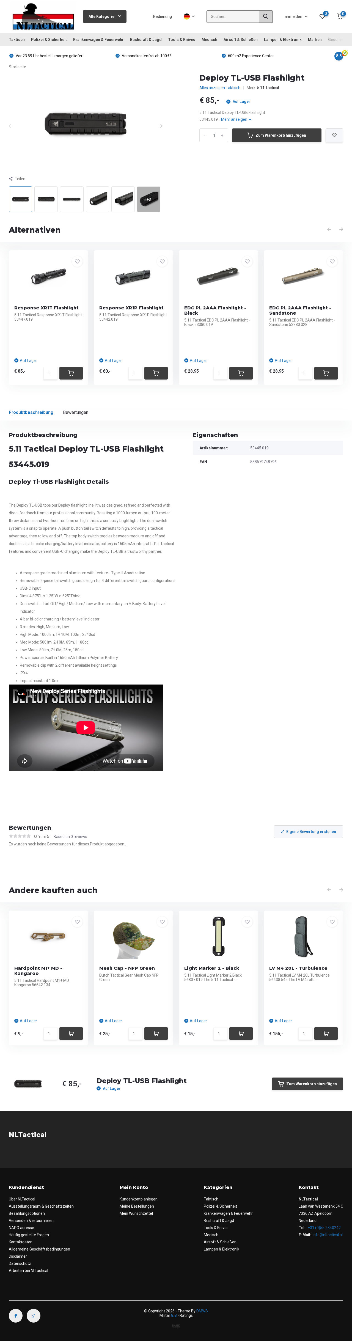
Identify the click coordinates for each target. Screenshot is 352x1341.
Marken (315, 39)
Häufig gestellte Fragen (29, 1235)
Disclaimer (18, 1256)
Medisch (209, 39)
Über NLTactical (22, 1199)
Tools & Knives (181, 39)
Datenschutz (20, 1263)
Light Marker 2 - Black (211, 968)
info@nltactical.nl (328, 1235)
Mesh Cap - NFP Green (127, 968)
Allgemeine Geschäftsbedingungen (39, 1249)
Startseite (17, 67)
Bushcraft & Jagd (146, 39)
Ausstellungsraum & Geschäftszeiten (41, 1206)
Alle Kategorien (103, 16)
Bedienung (162, 16)
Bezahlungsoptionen (27, 1213)
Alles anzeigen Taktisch (219, 88)
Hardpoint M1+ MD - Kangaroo (38, 971)
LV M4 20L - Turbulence (298, 968)
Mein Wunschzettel (136, 1213)
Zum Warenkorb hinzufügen (280, 135)
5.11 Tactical (268, 88)
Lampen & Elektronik (283, 39)
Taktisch (17, 39)
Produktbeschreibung (31, 412)
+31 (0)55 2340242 (324, 1227)
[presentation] (11, 126)
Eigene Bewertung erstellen (311, 831)
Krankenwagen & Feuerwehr (98, 39)
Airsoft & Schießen (241, 39)
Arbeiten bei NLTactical (28, 1270)
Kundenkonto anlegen (139, 1199)
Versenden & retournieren (31, 1220)
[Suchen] (266, 16)
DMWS (202, 1311)
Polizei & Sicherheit (49, 39)
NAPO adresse (21, 1227)
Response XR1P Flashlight (131, 307)
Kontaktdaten (20, 1242)
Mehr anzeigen (234, 119)
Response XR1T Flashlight (46, 307)
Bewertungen (75, 412)
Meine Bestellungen (137, 1206)
